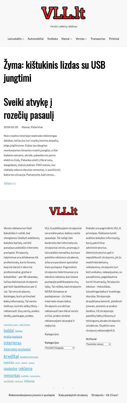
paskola (31, 363)
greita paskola (13, 336)
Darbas (19, 330)
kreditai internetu (29, 357)
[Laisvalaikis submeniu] (23, 39)
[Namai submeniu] (71, 39)
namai (17, 363)
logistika (9, 362)
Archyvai (91, 339)
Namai (26, 127)
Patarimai (37, 127)
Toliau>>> (10, 183)
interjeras (12, 342)
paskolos (10, 368)
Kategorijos (52, 342)
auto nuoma (24, 324)
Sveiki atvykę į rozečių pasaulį (29, 108)
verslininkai (9, 381)
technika (25, 376)
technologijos (35, 376)
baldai (9, 330)
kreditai (11, 356)
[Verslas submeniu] (86, 39)
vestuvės (19, 381)
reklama (25, 368)
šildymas (29, 381)
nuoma (24, 362)
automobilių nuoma (11, 325)
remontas (12, 375)
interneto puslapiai (17, 349)
